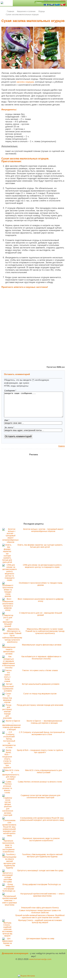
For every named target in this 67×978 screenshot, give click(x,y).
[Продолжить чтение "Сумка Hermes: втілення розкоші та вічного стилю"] (8, 793)
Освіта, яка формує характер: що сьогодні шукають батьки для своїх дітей (39, 546)
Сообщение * (10, 390)
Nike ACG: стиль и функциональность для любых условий (43, 771)
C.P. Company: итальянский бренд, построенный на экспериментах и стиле (42, 733)
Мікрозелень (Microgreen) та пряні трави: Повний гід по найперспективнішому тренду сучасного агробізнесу (45, 631)
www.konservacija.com (40, 959)
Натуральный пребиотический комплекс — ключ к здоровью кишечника (42, 895)
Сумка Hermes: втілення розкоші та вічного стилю (40, 782)
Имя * (6, 420)
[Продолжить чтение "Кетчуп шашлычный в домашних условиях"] (8, 691)
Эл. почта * (9, 427)
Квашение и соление (26, 11)
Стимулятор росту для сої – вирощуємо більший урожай (40, 614)
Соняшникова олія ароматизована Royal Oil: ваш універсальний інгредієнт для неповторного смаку (42, 819)
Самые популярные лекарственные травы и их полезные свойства (40, 911)
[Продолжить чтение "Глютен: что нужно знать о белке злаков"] (8, 681)
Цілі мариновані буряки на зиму (40, 938)
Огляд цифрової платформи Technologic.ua (41, 884)
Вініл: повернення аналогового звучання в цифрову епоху (40, 600)
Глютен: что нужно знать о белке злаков (40, 670)
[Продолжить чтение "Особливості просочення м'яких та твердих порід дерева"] (8, 596)
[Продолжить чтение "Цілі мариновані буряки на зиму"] (8, 945)
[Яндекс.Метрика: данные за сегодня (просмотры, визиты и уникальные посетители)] (26, 976)
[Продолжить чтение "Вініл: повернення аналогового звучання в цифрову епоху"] (8, 610)
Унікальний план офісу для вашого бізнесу (40, 908)
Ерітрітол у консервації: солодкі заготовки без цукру (40, 870)
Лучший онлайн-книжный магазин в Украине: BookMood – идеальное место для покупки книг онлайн (40, 916)
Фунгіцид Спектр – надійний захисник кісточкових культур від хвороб (40, 921)
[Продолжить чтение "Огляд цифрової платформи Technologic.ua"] (9, 891)
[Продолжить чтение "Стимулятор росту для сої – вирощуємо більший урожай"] (8, 626)
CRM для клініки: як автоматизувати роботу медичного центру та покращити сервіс (42, 566)
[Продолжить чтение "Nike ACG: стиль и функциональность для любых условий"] (11, 779)
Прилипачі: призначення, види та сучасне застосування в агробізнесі (41, 839)
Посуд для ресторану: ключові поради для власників (40, 705)
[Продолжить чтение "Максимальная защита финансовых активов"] (9, 654)
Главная (10, 11)
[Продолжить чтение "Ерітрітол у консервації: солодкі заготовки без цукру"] (8, 882)
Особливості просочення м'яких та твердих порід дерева (40, 584)
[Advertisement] (49, 123)
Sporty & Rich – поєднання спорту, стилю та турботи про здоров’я (40, 751)
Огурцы (41, 11)
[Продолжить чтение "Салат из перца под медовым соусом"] (8, 702)
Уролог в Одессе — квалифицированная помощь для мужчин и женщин (44, 722)
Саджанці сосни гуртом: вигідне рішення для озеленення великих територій (40, 796)
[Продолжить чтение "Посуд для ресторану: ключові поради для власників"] (8, 718)
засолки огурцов (25, 82)
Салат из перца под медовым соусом (39, 694)
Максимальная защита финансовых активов (41, 645)
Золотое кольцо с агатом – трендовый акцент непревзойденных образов (43, 530)
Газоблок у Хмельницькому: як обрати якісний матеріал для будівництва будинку (42, 855)
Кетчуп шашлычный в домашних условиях (40, 684)
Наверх (61, 446)
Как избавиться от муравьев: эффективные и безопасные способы (41, 657)
